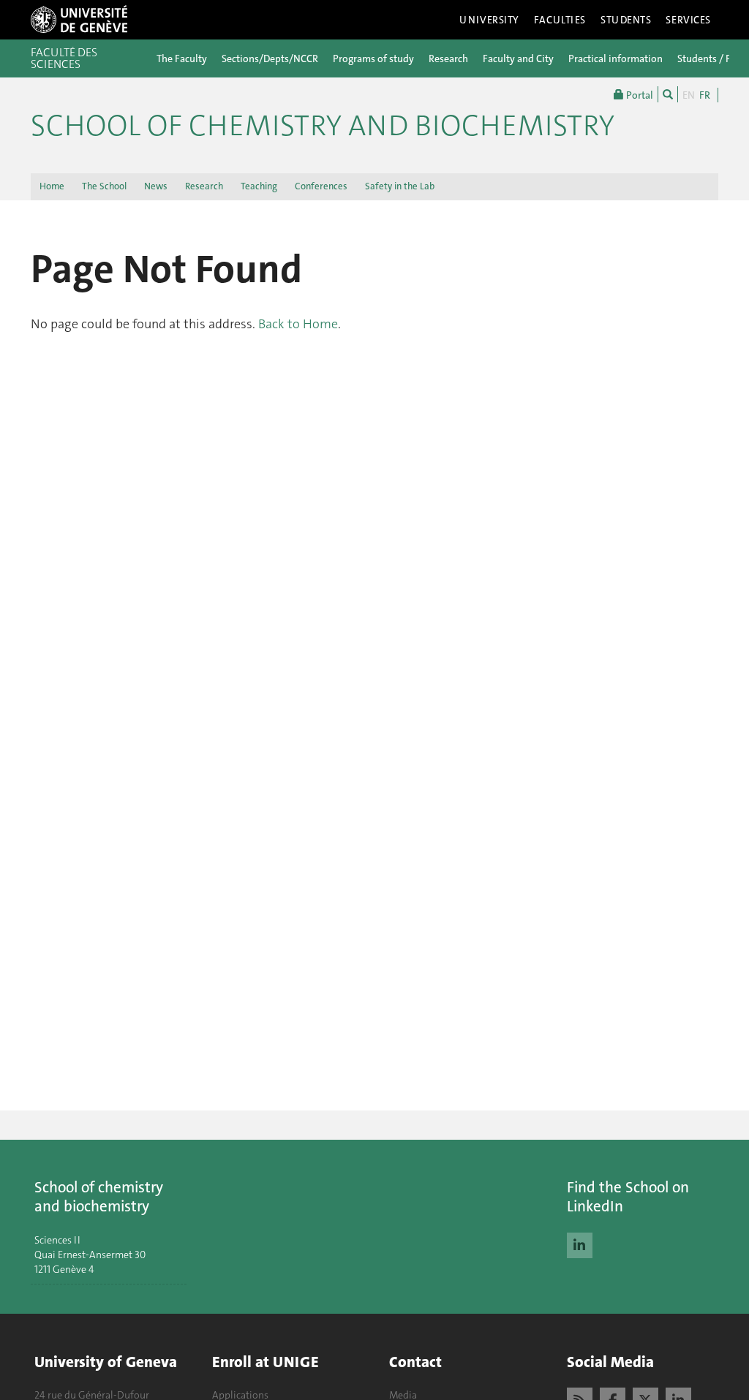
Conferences (321, 186)
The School (104, 186)
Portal (638, 95)
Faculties (560, 19)
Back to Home (298, 324)
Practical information (615, 58)
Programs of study (373, 58)
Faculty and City (518, 58)
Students (626, 19)
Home (51, 186)
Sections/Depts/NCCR (270, 58)
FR (704, 95)
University (489, 19)
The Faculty (182, 58)
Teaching (259, 186)
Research (448, 58)
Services (688, 19)
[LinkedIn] (579, 1243)
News (156, 186)
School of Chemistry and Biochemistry (322, 125)
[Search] (667, 94)
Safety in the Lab (399, 186)
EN (688, 95)
